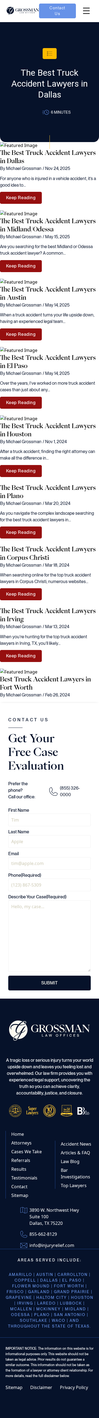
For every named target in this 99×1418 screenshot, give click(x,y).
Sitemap (19, 1195)
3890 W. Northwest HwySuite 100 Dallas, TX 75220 (54, 1216)
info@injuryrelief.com (51, 1245)
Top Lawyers (74, 1185)
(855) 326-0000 (70, 791)
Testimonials (24, 1178)
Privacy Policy (74, 1387)
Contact (19, 1187)
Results (18, 1169)
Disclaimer (41, 1387)
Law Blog (70, 1161)
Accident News (76, 1144)
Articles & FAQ (75, 1153)
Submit (49, 982)
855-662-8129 (43, 1234)
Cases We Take (26, 1152)
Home (17, 1134)
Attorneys (21, 1143)
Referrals (20, 1160)
